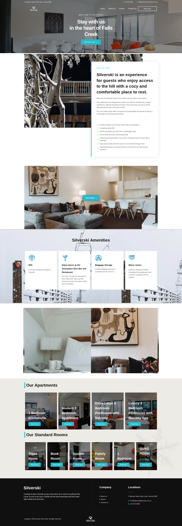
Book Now (90, 198)
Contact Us (132, 8)
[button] (31, 197)
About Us (111, 8)
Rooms (121, 8)
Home (102, 8)
